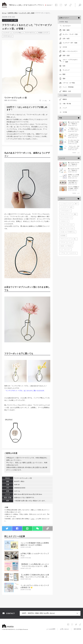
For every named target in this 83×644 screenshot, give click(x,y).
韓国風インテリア (43, 32)
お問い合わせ (64, 629)
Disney (70, 246)
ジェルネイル (72, 253)
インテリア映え (17, 32)
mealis (62, 246)
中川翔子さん (71, 232)
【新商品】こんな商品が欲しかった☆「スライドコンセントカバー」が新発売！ (35, 565)
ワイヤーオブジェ (30, 32)
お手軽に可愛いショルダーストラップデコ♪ (35, 555)
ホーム (4, 13)
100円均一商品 (12, 13)
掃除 (75, 214)
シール (71, 242)
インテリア (6, 32)
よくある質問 (50, 629)
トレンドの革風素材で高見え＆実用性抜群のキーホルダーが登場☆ (35, 544)
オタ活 (62, 232)
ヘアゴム (62, 253)
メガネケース (64, 221)
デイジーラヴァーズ (66, 218)
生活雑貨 (62, 235)
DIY (61, 228)
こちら (32, 518)
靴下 (76, 203)
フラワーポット (7, 36)
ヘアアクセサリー (65, 210)
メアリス (62, 242)
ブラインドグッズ (65, 239)
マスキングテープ (65, 214)
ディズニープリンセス (66, 225)
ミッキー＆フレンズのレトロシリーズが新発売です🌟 (35, 586)
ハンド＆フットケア (66, 203)
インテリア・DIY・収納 (26, 13)
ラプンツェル (69, 228)
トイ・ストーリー (65, 249)
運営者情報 (77, 629)
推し (75, 239)
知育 (71, 207)
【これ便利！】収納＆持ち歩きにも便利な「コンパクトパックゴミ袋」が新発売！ (35, 576)
